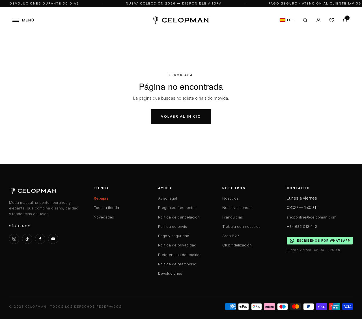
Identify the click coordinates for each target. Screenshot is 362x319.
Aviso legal (167, 198)
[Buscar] (305, 20)
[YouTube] (53, 239)
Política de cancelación (179, 217)
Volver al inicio (181, 116)
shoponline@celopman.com (311, 217)
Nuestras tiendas (237, 207)
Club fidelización (237, 245)
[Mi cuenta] (318, 20)
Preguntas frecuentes (177, 207)
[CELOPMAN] (181, 20)
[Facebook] (40, 239)
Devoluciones (170, 273)
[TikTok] (27, 239)
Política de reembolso (177, 264)
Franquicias (232, 217)
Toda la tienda (106, 207)
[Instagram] (14, 239)
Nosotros (230, 198)
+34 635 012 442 (302, 226)
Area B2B (230, 235)
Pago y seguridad (173, 235)
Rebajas (101, 198)
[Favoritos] (331, 20)
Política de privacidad (177, 245)
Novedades (104, 217)
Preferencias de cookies (179, 254)
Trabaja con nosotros (241, 226)
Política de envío (172, 226)
